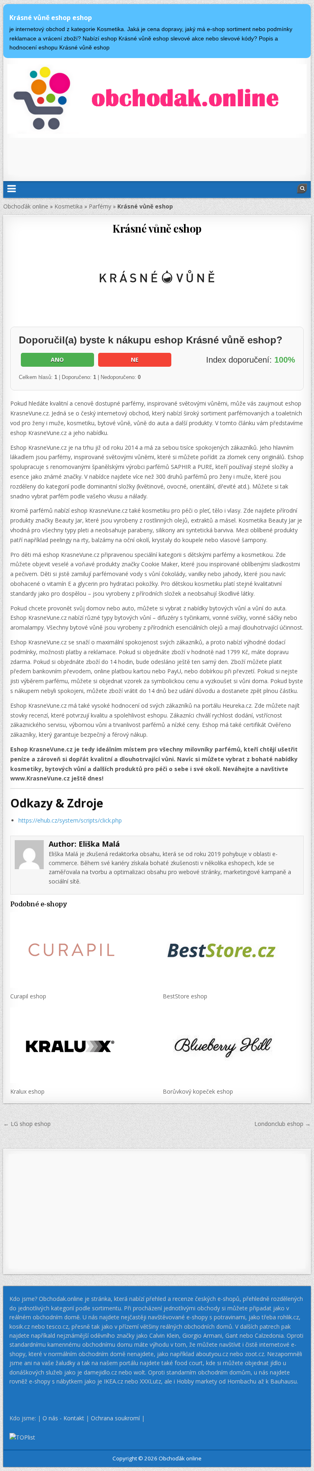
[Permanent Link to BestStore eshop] (233, 950)
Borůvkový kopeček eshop (198, 1091)
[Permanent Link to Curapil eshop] (80, 950)
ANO (57, 359)
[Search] (302, 188)
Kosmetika (68, 206)
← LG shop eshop (27, 1124)
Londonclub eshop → (282, 1124)
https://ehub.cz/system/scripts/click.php (70, 820)
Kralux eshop (27, 1091)
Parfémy (100, 206)
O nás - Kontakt (63, 1418)
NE (135, 359)
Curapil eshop (28, 996)
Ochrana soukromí (115, 1418)
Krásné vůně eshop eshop (50, 17)
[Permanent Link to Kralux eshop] (80, 1045)
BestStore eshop (185, 996)
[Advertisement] (157, 156)
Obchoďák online (25, 206)
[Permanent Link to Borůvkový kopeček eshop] (233, 1045)
